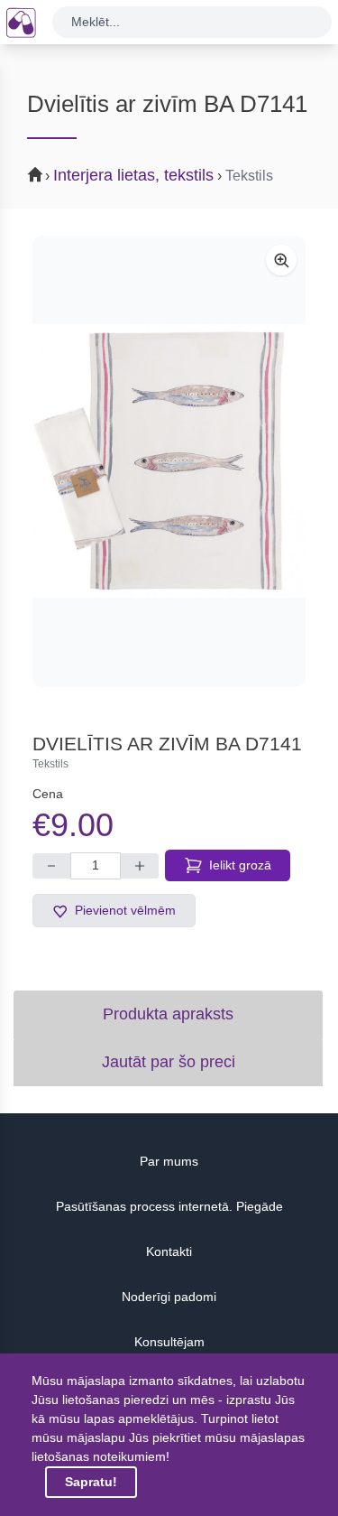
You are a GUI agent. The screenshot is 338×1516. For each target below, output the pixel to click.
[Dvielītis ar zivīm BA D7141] (169, 461)
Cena (47, 793)
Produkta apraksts (168, 1014)
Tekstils (249, 175)
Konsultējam (169, 1342)
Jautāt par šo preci (168, 1062)
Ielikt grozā (240, 865)
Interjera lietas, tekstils (133, 175)
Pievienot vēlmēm (125, 910)
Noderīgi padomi (169, 1296)
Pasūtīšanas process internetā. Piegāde (169, 1206)
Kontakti (169, 1251)
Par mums (169, 1161)
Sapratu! (91, 1481)
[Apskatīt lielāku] (281, 260)
